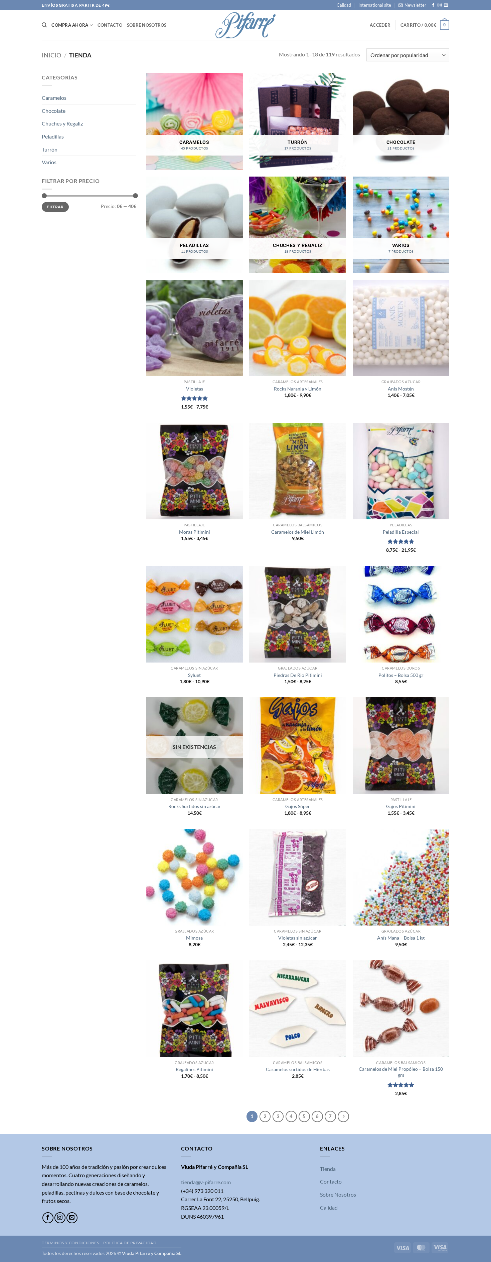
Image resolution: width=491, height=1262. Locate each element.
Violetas (194, 389)
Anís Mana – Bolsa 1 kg (401, 938)
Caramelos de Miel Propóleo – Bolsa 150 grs (401, 1072)
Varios (49, 162)
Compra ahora (69, 25)
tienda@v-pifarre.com (206, 1182)
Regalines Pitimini (194, 1069)
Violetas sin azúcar (297, 938)
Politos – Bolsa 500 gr (401, 675)
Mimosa (194, 938)
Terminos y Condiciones (70, 1242)
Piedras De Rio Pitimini (298, 675)
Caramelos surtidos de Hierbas (298, 1069)
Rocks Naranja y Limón (297, 389)
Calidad (344, 5)
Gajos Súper (297, 806)
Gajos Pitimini (401, 806)
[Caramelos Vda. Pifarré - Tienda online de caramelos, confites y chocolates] (245, 25)
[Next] (343, 1116)
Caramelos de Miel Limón (297, 532)
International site (374, 5)
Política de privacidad (129, 1242)
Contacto (110, 25)
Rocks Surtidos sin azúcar (194, 806)
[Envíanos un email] (446, 5)
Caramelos (54, 98)
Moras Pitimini (194, 532)
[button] (412, 5)
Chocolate (53, 110)
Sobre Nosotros (147, 25)
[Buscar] (44, 25)
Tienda (328, 1169)
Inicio (51, 55)
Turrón (49, 149)
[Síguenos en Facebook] (433, 5)
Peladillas (53, 136)
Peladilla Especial (401, 532)
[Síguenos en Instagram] (440, 5)
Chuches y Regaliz (62, 123)
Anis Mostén (401, 389)
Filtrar (55, 206)
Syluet (194, 675)
